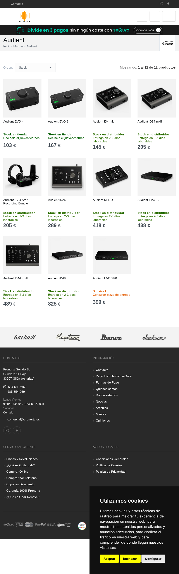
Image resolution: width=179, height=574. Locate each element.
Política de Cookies (109, 465)
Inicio (6, 46)
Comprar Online (17, 471)
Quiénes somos (106, 389)
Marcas (101, 414)
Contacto (16, 3)
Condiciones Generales (112, 459)
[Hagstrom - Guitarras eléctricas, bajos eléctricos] (68, 337)
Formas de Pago (107, 382)
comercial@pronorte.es (23, 419)
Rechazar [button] (130, 558)
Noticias (101, 401)
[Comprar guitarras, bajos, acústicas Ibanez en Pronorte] (111, 337)
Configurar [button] (153, 558)
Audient (31, 46)
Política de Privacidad (111, 471)
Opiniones (103, 420)
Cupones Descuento (20, 484)
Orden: (8, 67)
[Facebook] (168, 4)
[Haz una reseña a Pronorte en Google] (82, 525)
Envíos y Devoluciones (22, 459)
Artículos (102, 408)
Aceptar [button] (109, 558)
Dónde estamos (107, 395)
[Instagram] (161, 4)
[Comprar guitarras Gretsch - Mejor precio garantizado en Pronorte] (25, 337)
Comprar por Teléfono (21, 478)
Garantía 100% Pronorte (23, 490)
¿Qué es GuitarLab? (20, 465)
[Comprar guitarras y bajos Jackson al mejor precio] (154, 337)
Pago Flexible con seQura (114, 376)
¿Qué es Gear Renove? (23, 497)
